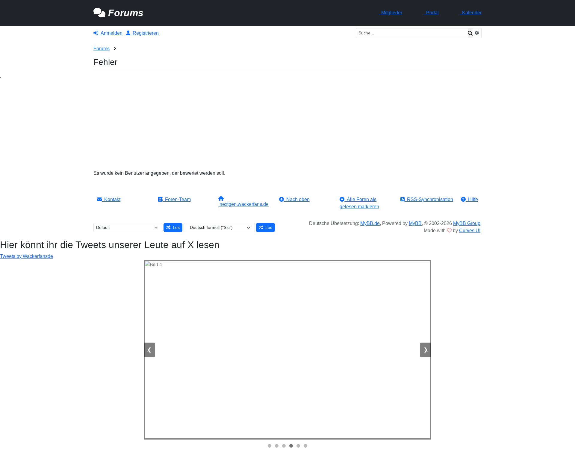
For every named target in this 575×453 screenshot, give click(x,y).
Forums (101, 48)
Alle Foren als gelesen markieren (359, 203)
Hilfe (472, 199)
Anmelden (110, 33)
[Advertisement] (287, 125)
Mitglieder (390, 12)
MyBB (415, 223)
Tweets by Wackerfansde (26, 256)
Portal (431, 12)
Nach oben (297, 199)
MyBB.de (370, 223)
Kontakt (111, 199)
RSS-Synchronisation (429, 199)
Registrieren (144, 33)
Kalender (471, 12)
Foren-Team (177, 199)
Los (175, 227)
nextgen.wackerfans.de (243, 204)
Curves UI (469, 230)
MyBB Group (466, 223)
